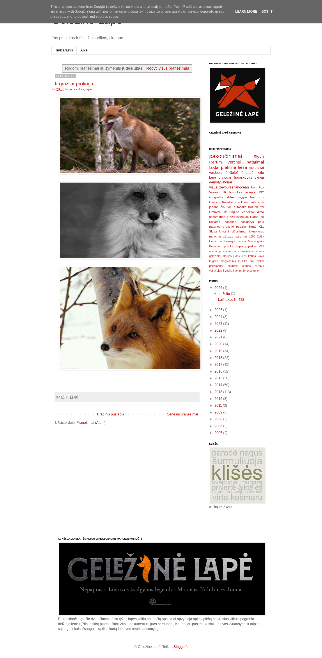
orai (252, 261)
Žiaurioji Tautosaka (233, 207)
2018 (218, 358)
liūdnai (254, 216)
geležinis (214, 256)
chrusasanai (246, 251)
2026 (218, 288)
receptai (250, 192)
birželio (225, 294)
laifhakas (242, 216)
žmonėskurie (250, 270)
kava (261, 256)
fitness (259, 251)
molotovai (256, 167)
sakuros (233, 265)
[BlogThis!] (63, 397)
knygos (242, 197)
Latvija (241, 241)
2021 (218, 337)
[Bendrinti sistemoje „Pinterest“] (75, 397)
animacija (215, 251)
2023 (218, 323)
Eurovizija (215, 241)
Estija (260, 236)
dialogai (225, 177)
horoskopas (243, 177)
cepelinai (248, 212)
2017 (218, 364)
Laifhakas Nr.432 (231, 299)
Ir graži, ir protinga (74, 83)
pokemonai (216, 265)
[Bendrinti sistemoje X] (67, 397)
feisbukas (235, 192)
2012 (218, 399)
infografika (216, 197)
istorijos (227, 256)
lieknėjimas (256, 231)
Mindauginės (256, 241)
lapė (89, 89)
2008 (218, 419)
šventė (237, 270)
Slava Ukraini (219, 231)
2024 (218, 317)
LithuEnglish (231, 212)
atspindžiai (230, 251)
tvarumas (241, 236)
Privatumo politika (221, 246)
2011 (218, 405)
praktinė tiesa (234, 167)
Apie (84, 50)
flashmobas (217, 216)
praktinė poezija (234, 226)
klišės (230, 197)
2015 (218, 378)
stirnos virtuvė (253, 265)
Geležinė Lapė (241, 172)
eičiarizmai (239, 231)
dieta (260, 212)
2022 (218, 330)
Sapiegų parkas (246, 246)
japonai (214, 207)
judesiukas (76, 89)
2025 (218, 310)
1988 (252, 236)
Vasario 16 (217, 192)
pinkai (260, 261)
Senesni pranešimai (182, 414)
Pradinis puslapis (110, 414)
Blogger (179, 647)
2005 (218, 433)
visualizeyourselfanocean (229, 187)
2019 (218, 351)
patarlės (214, 226)
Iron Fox (257, 187)
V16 (261, 246)
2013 (218, 392)
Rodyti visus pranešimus (167, 68)
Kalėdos (227, 202)
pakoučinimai (225, 156)
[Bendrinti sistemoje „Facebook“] (71, 397)
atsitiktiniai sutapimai (249, 202)
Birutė (252, 226)
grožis (231, 216)
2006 (218, 426)
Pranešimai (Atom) (90, 422)
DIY (261, 192)
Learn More (246, 11)
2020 (218, 344)
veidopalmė (218, 172)
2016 (218, 371)
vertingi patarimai (246, 162)
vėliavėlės (215, 270)
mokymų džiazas (221, 236)
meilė (259, 172)
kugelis (213, 261)
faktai (214, 167)
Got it (267, 11)
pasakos (230, 221)
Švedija (227, 270)
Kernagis (229, 241)
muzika (242, 261)
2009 (218, 412)
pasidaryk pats (252, 221)
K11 (261, 226)
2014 (218, 385)
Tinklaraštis (64, 50)
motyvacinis (228, 261)
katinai (252, 256)
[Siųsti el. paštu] (59, 397)
